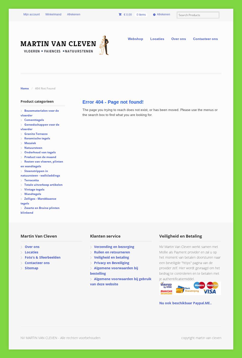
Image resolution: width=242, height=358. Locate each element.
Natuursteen (33, 148)
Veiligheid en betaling (111, 257)
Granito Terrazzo (36, 134)
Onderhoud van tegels (40, 152)
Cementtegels (34, 120)
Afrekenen (73, 14)
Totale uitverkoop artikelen (43, 185)
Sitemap (31, 268)
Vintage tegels (34, 189)
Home (25, 88)
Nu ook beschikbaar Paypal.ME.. (185, 303)
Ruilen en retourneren (112, 252)
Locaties (157, 39)
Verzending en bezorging (114, 246)
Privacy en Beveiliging (111, 263)
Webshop (135, 39)
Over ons (178, 39)
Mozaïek (30, 143)
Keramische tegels (37, 138)
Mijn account (31, 14)
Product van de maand (40, 157)
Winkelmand (53, 14)
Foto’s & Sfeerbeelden (42, 257)
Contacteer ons (205, 39)
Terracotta (31, 180)
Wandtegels (32, 194)
